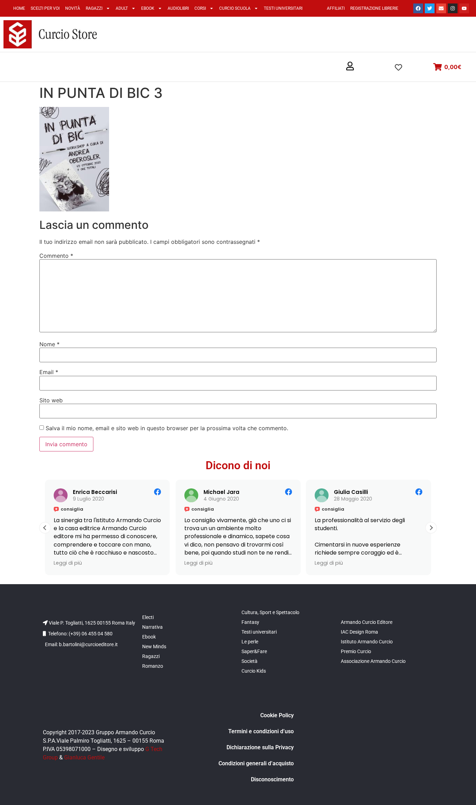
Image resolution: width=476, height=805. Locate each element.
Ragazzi (94, 8)
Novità (72, 8)
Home (19, 8)
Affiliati (336, 8)
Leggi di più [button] (68, 562)
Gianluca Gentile (84, 757)
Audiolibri (178, 8)
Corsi (200, 8)
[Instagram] (453, 8)
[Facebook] (418, 8)
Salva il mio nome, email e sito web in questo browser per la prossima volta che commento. (167, 428)
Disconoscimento (272, 779)
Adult (122, 8)
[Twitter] (430, 8)
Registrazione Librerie (374, 8)
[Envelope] (441, 8)
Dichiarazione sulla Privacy (260, 747)
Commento (56, 255)
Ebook (147, 8)
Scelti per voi (45, 8)
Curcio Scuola (235, 8)
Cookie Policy (277, 715)
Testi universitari (283, 8)
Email (48, 372)
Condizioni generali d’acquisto (256, 763)
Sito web (51, 400)
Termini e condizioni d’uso (261, 731)
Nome (49, 344)
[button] (350, 66)
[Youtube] (464, 8)
